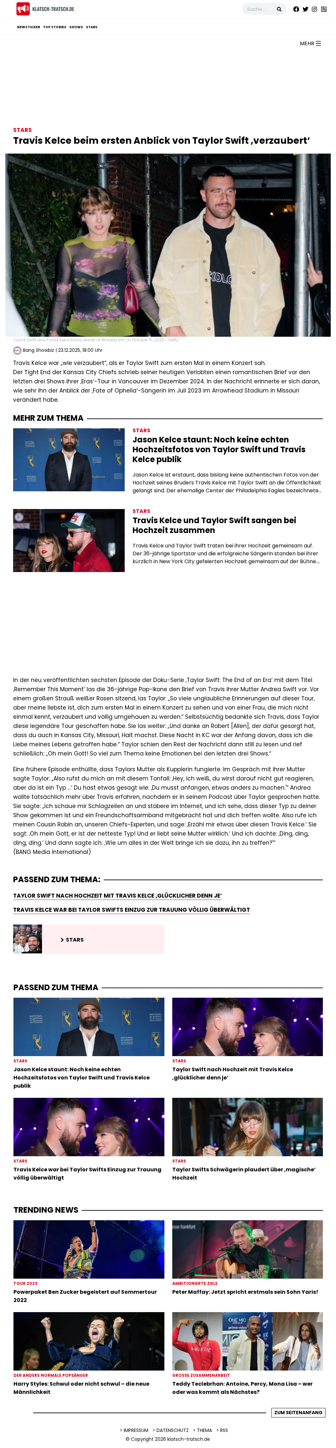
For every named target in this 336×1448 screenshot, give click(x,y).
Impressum (136, 1430)
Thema (204, 1430)
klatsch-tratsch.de (188, 1439)
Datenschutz (173, 1430)
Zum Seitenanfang (298, 1412)
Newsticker (28, 27)
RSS (224, 1430)
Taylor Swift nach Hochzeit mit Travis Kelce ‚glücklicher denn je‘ (117, 896)
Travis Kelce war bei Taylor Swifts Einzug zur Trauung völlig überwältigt (131, 910)
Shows (76, 27)
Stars (91, 27)
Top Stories (54, 27)
